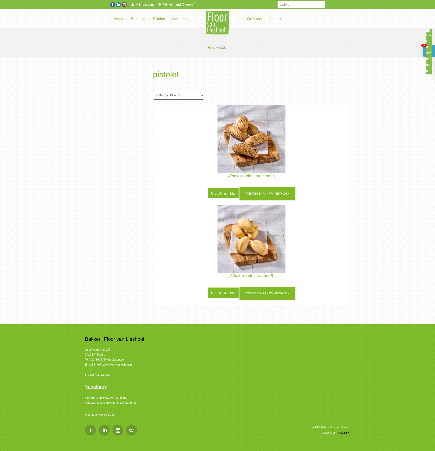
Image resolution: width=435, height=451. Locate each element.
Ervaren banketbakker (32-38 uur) (107, 397)
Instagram (117, 430)
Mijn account (144, 4)
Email (131, 430)
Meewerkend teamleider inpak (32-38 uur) (112, 402)
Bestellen (138, 19)
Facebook (90, 430)
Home (118, 19)
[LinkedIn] (118, 4)
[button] (429, 51)
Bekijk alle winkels (99, 374)
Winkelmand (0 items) (177, 4)
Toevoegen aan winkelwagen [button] (267, 193)
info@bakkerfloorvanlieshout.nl (113, 364)
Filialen (159, 19)
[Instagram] (124, 4)
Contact (275, 19)
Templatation (343, 432)
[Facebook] (113, 4)
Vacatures (180, 19)
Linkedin (104, 430)
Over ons (254, 19)
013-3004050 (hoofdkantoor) (108, 359)
